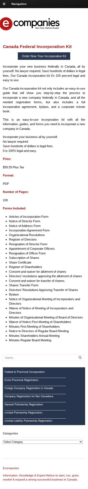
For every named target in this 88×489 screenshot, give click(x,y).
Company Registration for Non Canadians (29, 396)
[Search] (80, 357)
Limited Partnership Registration (23, 412)
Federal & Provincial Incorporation (25, 372)
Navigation (19, 3)
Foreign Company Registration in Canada (29, 388)
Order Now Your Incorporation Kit (44, 56)
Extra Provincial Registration (21, 380)
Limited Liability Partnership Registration (28, 420)
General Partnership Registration (24, 404)
